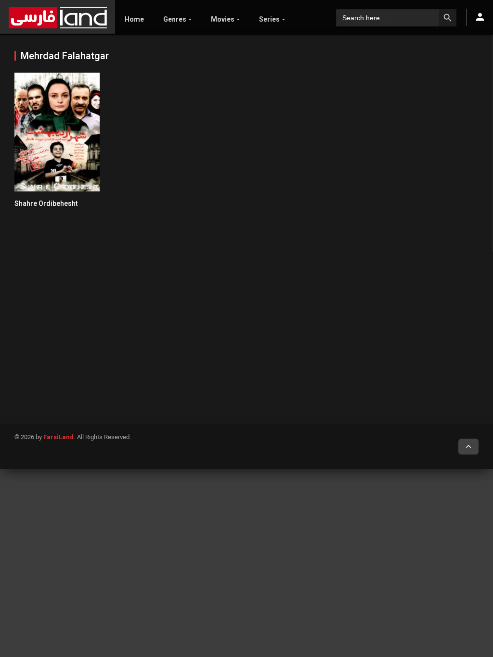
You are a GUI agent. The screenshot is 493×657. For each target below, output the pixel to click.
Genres (174, 19)
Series (269, 19)
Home (134, 19)
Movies (222, 19)
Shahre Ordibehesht (46, 203)
